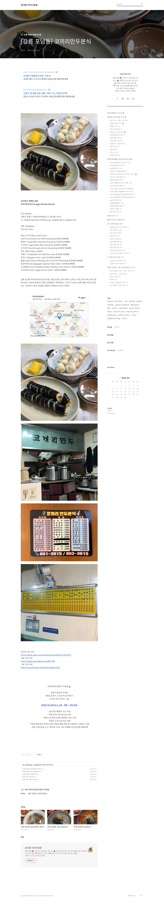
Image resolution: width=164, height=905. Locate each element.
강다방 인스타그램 (134, 880)
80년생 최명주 (115, 200)
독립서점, (110, 301)
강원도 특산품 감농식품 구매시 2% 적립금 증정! (45, 93)
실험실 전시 (115, 126)
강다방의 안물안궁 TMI (119, 282)
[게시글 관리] (30, 755)
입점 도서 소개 (116, 132)
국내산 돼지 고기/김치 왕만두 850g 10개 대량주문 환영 (45, 78)
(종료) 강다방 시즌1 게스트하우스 (121, 267)
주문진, (109, 311)
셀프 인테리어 (115, 212)
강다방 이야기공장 (29, 5)
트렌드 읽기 (113, 215)
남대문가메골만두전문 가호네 (36, 75)
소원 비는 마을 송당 (118, 260)
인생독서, (125, 318)
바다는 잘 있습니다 (117, 250)
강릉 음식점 (37, 765)
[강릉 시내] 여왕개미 (28, 777)
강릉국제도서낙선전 (117, 135)
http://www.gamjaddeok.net (35, 90)
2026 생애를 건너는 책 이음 (121, 183)
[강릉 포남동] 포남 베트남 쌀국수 (32, 769)
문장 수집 (114, 152)
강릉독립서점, (111, 315)
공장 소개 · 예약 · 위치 (119, 120)
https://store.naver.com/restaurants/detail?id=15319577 (46, 654)
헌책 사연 (114, 146)
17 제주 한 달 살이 (115, 257)
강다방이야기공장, (119, 311)
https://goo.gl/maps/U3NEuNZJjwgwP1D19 (40, 667)
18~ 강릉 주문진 (27, 765)
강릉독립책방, (123, 308)
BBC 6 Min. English (116, 219)
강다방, (134, 315)
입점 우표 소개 (116, 141)
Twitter (121, 350)
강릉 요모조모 (116, 247)
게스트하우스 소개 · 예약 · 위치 (122, 271)
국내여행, (110, 305)
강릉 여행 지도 (116, 230)
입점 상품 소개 (116, 138)
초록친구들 (115, 155)
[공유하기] (27, 755)
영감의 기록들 (116, 209)
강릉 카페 (115, 236)
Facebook (111, 350)
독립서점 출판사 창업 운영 (118, 159)
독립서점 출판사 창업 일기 (120, 162)
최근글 (109, 327)
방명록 (113, 149)
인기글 (116, 327)
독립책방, (139, 301)
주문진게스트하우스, (132, 311)
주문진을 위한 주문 (117, 206)
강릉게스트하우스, (135, 308)
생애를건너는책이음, (114, 318)
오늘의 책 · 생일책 (117, 143)
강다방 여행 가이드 (117, 165)
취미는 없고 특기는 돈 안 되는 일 (122, 174)
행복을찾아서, (134, 305)
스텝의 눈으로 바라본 (118, 263)
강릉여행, (132, 301)
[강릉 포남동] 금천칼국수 (29, 774)
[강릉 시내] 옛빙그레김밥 (29, 779)
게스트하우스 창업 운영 (119, 285)
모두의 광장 (115, 276)
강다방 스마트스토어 (135, 884)
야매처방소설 (116, 168)
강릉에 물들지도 (117, 203)
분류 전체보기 (114, 113)
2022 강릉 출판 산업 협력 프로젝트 (122, 197)
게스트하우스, (119, 301)
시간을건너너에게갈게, (121, 305)
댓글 (22, 837)
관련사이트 (131, 895)
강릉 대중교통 (116, 241)
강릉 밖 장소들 (116, 239)
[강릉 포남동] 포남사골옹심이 (31, 771)
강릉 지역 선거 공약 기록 (119, 253)
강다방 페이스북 (133, 888)
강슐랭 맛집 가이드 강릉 (119, 227)
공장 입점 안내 (116, 129)
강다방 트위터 (132, 892)
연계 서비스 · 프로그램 (118, 274)
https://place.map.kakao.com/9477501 (38, 661)
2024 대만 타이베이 (117, 186)
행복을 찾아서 (116, 180)
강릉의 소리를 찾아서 (118, 177)
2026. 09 (125, 378)
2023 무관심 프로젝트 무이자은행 (122, 188)
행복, (109, 308)
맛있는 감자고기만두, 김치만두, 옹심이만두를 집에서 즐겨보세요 (49, 96)
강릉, (126, 301)
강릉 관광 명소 (116, 244)
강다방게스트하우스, (124, 315)
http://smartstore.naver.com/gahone (38, 72)
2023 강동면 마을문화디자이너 (121, 191)
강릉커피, (115, 308)
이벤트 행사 (115, 123)
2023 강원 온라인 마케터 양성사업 (122, 194)
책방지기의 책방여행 (118, 171)
